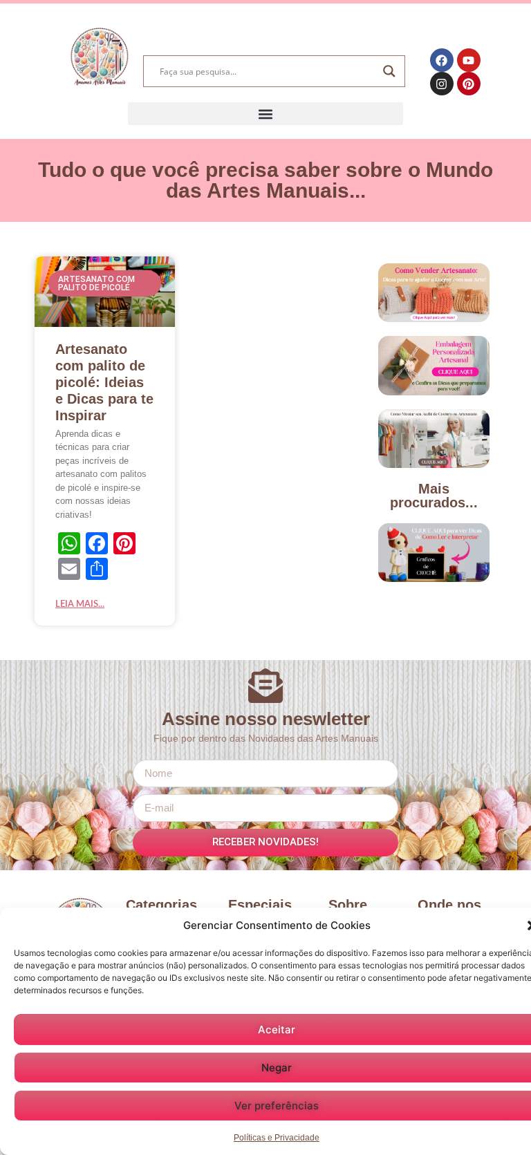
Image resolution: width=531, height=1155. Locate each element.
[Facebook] (442, 60)
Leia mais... (79, 604)
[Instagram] (442, 83)
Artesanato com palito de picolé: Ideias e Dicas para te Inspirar (104, 382)
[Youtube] (469, 60)
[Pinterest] (469, 83)
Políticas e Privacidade (276, 1138)
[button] (265, 113)
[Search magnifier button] (389, 71)
